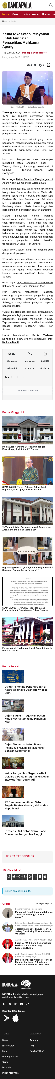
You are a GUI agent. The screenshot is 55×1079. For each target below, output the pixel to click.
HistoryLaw (8, 1045)
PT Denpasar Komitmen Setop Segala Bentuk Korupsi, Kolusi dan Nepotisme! (26, 805)
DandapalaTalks (10, 1056)
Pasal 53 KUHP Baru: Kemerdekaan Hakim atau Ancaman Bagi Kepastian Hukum (33, 945)
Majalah (6, 1067)
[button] (51, 5)
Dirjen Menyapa (10, 1073)
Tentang (34, 1040)
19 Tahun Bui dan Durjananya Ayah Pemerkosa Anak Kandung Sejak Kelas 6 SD (26, 528)
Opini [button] (15, 14)
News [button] (5, 14)
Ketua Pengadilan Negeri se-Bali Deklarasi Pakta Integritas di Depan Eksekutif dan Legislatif (27, 776)
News (4, 21)
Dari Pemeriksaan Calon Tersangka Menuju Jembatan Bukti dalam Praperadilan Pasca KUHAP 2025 (33, 962)
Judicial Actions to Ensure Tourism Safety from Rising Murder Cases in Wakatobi (33, 931)
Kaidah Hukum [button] (30, 14)
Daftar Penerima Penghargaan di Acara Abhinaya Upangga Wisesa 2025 (26, 690)
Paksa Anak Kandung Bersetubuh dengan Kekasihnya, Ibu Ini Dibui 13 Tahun (23, 447)
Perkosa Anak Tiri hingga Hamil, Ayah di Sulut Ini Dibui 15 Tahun (27, 649)
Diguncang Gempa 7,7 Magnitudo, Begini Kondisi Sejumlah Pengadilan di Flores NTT (27, 568)
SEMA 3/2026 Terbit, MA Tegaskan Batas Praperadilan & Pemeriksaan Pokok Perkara (25, 609)
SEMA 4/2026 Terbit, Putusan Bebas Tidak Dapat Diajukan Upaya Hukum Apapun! (24, 488)
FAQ (32, 1045)
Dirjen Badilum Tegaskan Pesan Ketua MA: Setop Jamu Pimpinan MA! (25, 718)
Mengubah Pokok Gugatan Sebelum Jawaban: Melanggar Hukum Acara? (34, 914)
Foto (4, 1051)
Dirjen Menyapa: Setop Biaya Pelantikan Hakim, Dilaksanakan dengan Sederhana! (25, 747)
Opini (5, 1062)
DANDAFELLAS (37, 1051)
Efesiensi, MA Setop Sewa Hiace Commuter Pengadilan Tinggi (25, 833)
